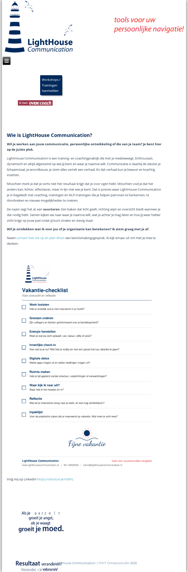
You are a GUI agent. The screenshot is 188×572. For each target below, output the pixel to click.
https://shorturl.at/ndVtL (55, 479)
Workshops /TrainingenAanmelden (51, 85)
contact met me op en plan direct (40, 238)
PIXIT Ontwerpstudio (114, 563)
